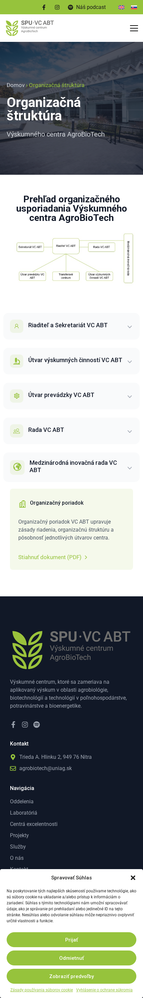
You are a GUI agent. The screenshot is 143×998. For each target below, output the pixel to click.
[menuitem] (121, 7)
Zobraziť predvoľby (71, 976)
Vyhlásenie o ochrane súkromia (104, 990)
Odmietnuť (71, 958)
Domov (16, 85)
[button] (133, 877)
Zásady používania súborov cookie (41, 990)
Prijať (71, 940)
